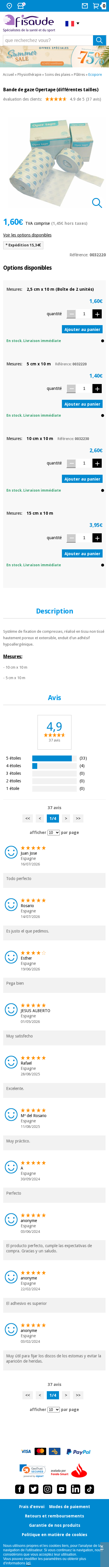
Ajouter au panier (82, 329)
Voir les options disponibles (27, 235)
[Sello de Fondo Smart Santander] (70, 1471)
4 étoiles (13, 765)
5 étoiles (13, 758)
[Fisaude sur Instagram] (47, 1489)
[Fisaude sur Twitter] (33, 1489)
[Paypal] (78, 1452)
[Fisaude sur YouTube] (61, 1489)
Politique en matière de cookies (54, 1534)
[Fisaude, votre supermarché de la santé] (30, 23)
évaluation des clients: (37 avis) (52, 99)
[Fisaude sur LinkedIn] (75, 1489)
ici (28, 1563)
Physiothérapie (29, 75)
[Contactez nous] (85, 5)
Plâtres (79, 75)
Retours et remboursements (54, 1516)
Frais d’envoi (31, 1506)
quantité (54, 313)
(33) (83, 758)
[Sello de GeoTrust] (32, 1471)
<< (27, 818)
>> (78, 818)
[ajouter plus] (97, 313)
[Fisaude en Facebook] (19, 1489)
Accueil (8, 75)
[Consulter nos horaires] (22, 5)
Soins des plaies (57, 75)
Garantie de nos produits (54, 1525)
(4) (82, 765)
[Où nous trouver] (10, 5)
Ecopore (95, 75)
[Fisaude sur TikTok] (89, 1489)
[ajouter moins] (71, 313)
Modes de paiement (69, 1506)
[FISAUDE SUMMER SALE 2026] (54, 56)
